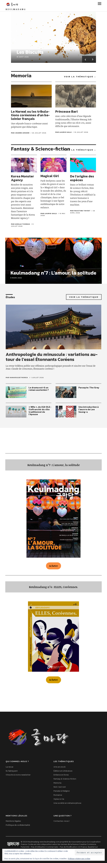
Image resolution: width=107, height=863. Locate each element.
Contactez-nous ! (61, 821)
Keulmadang (16, 9)
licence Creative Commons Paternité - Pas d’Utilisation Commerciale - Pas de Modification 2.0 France (58, 845)
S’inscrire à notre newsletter (18, 774)
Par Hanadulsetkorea (17, 377)
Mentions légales (13, 821)
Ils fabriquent (12, 770)
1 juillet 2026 (37, 377)
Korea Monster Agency (22, 178)
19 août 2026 (23, 57)
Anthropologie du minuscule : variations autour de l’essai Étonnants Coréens (52, 357)
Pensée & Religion (62, 790)
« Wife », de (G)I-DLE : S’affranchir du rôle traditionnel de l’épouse (40, 410)
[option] (53, 36)
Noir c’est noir (60, 786)
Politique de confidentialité (18, 825)
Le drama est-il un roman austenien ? (39, 389)
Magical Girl (50, 175)
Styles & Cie (59, 799)
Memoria (57, 782)
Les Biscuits (30, 52)
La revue (9, 766)
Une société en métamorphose (67, 803)
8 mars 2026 (16, 278)
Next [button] (92, 59)
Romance (58, 795)
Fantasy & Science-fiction (65, 778)
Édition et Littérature (63, 770)
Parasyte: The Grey (88, 387)
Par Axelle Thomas (20, 224)
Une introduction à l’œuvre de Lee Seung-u (88, 409)
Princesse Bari (66, 111)
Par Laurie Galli (63, 132)
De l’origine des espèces (82, 178)
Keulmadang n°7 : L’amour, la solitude (53, 273)
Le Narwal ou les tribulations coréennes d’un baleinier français (30, 115)
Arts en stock (60, 766)
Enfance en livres (61, 774)
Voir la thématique (78, 76)
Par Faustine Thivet (80, 211)
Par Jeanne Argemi (20, 133)
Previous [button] (85, 59)
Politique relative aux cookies (79, 858)
